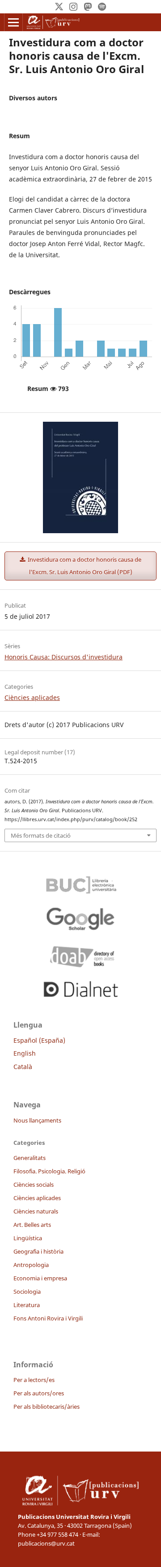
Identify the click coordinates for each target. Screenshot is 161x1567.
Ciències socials (33, 1184)
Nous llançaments (37, 1120)
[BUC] (80, 882)
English (24, 1053)
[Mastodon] (88, 6)
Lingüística (27, 1238)
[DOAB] (80, 954)
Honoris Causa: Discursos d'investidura (63, 657)
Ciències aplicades (32, 697)
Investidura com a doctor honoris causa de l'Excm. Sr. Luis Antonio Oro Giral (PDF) (83, 565)
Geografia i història (38, 1251)
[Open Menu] (13, 22)
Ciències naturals (35, 1211)
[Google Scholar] (80, 918)
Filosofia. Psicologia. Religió (49, 1171)
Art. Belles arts (32, 1225)
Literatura (26, 1305)
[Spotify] (102, 6)
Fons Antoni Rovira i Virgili (48, 1318)
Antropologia (31, 1265)
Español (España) (39, 1040)
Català (22, 1066)
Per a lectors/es (34, 1380)
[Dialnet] (80, 987)
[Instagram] (73, 6)
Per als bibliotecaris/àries (46, 1406)
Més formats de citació (41, 835)
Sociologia (27, 1291)
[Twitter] (59, 6)
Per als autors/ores (38, 1393)
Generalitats (29, 1158)
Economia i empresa (40, 1278)
